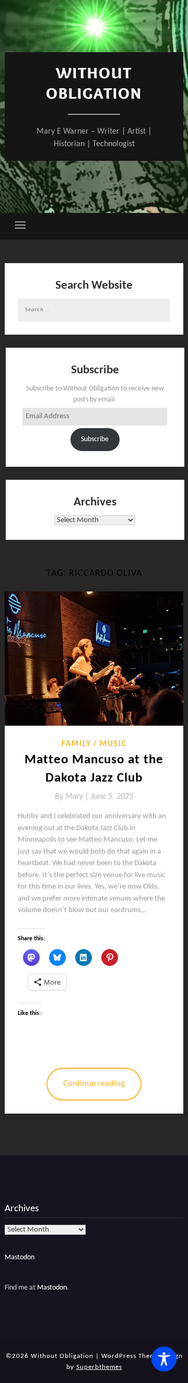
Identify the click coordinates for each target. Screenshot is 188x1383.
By (73, 797)
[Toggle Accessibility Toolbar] (164, 1359)
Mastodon (19, 1257)
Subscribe (95, 439)
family (76, 744)
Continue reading (94, 1083)
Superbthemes (99, 1367)
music (113, 744)
